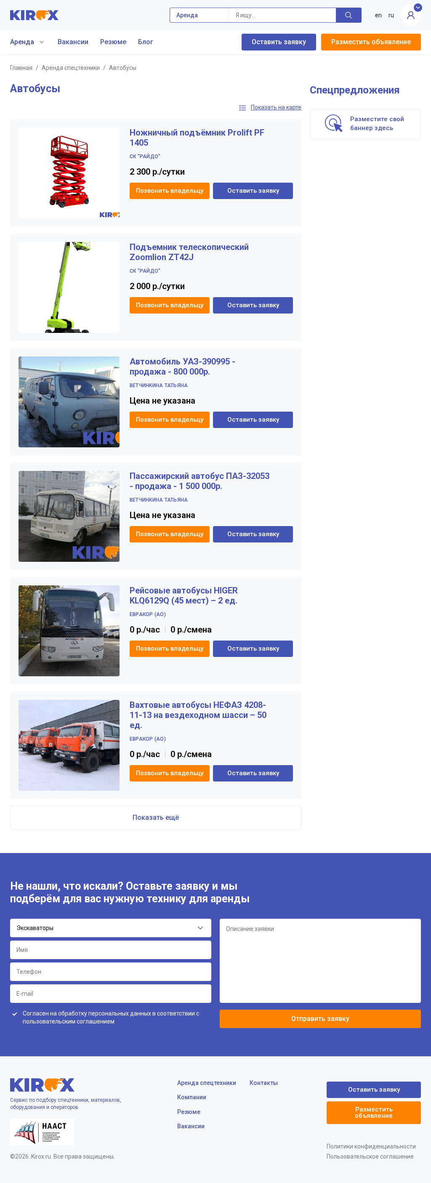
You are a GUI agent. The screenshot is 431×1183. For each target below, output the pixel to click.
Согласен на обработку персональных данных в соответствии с (111, 1017)
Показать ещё (156, 817)
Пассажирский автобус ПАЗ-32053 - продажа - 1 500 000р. (199, 481)
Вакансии (73, 42)
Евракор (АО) (148, 614)
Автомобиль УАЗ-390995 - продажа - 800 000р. (182, 366)
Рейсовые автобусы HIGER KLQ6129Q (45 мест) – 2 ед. (184, 595)
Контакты (264, 1082)
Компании (191, 1097)
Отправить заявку (320, 1019)
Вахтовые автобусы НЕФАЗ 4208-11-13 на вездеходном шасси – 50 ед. (198, 715)
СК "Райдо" (145, 157)
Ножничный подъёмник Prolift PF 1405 (197, 138)
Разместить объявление (371, 42)
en (378, 15)
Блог (145, 42)
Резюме (113, 42)
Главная (21, 67)
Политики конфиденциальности (371, 1146)
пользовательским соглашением (68, 1021)
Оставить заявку (279, 42)
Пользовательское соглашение (370, 1156)
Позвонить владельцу (169, 190)
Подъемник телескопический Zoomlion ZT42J (189, 252)
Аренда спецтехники (71, 67)
